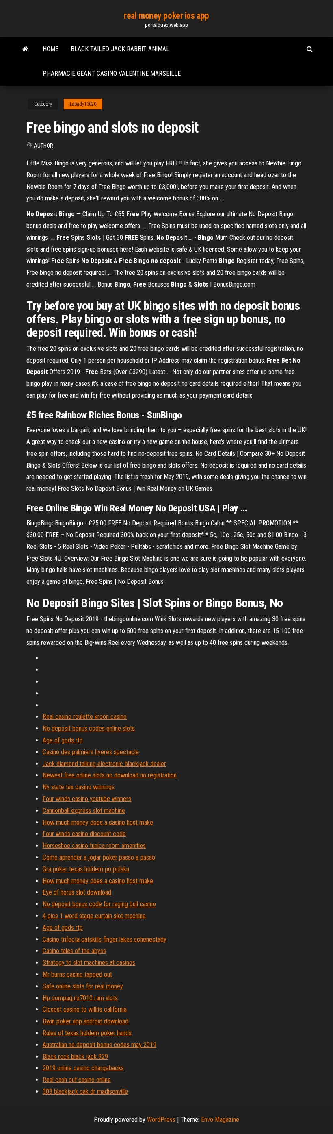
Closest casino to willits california (85, 1009)
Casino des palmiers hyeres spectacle (91, 752)
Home (50, 49)
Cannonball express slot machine (84, 810)
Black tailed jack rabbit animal (120, 49)
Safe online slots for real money (83, 986)
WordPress (161, 1119)
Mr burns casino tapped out (77, 974)
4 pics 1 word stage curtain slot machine (94, 916)
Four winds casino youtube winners (87, 799)
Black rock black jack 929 (75, 1056)
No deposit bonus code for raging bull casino (99, 904)
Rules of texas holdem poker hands (87, 1033)
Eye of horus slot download (77, 892)
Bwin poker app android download (85, 1021)
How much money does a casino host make (98, 822)
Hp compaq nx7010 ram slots (80, 998)
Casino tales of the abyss (74, 951)
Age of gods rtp (63, 740)
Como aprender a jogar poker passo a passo (99, 857)
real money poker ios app (166, 16)
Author (43, 145)
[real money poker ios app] (25, 49)
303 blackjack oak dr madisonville (85, 1091)
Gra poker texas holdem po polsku (86, 869)
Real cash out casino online (77, 1080)
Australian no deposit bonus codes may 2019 (99, 1045)
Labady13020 (83, 104)
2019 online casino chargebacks (83, 1068)
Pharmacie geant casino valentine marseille (112, 73)
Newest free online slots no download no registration (110, 775)
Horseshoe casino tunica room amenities (94, 845)
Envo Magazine (220, 1119)
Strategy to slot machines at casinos (89, 962)
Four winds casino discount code (84, 834)
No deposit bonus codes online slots (89, 728)
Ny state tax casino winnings (79, 787)
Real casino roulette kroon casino (85, 716)
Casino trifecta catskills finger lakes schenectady (104, 939)
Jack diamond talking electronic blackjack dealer (104, 764)
